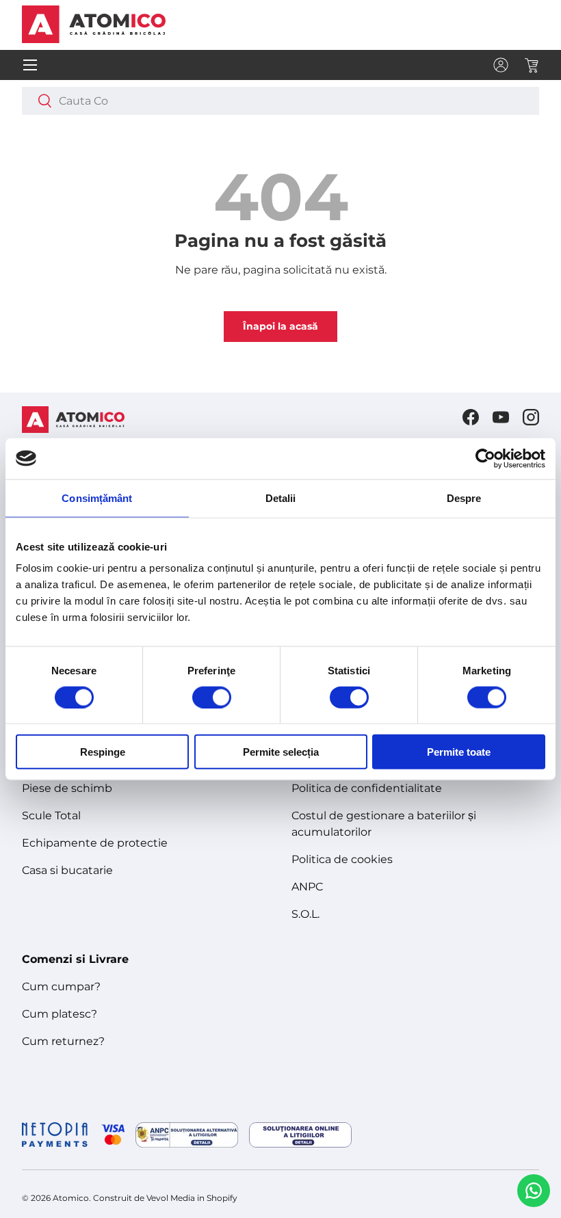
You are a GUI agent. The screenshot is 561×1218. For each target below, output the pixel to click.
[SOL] (300, 1135)
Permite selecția (281, 752)
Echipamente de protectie (95, 842)
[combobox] (280, 101)
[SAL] (186, 1135)
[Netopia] (73, 1134)
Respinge (102, 752)
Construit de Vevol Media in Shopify (165, 1198)
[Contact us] (533, 1190)
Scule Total (51, 815)
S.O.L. (305, 914)
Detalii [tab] (280, 497)
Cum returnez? (63, 1041)
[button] (531, 65)
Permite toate (459, 752)
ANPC (307, 886)
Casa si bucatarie (67, 870)
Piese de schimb (67, 788)
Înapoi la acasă (280, 326)
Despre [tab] (464, 497)
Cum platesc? (59, 1013)
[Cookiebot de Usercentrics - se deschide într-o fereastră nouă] (485, 458)
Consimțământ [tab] (97, 497)
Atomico (71, 1198)
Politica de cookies (342, 859)
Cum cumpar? (61, 986)
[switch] (211, 697)
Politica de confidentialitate (366, 788)
